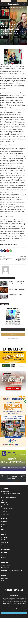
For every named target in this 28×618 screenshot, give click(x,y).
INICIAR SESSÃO (13, 334)
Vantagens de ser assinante (9, 494)
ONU (12, 244)
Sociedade (4, 521)
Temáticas (4, 537)
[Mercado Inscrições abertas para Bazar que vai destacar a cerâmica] (4, 290)
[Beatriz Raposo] (2, 37)
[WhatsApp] (10, 250)
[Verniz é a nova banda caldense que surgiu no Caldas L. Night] (4, 283)
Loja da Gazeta (5, 500)
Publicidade (4, 502)
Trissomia (15, 244)
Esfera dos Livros (7, 244)
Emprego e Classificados (8, 508)
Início (2, 7)
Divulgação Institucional (8, 510)
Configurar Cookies (14, 615)
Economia (3, 526)
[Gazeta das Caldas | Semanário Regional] (13, 4)
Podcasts (3, 557)
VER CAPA (13, 329)
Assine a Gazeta (5, 491)
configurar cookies (14, 608)
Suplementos (4, 542)
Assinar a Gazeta (5, 565)
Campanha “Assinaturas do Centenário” (11, 493)
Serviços (3, 506)
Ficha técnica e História (7, 573)
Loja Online (4, 552)
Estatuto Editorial (5, 567)
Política (3, 524)
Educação (3, 532)
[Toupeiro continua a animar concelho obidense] (4, 296)
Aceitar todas (14, 613)
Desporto (3, 534)
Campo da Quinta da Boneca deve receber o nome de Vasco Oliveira (20, 259)
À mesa (3, 545)
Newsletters (4, 555)
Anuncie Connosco (7, 504)
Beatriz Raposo (6, 37)
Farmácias (5, 511)
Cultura (5, 7)
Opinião (3, 540)
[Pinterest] (7, 250)
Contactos (4, 581)
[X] (4, 250)
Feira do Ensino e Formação (8, 497)
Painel (9, 20)
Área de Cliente (5, 514)
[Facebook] (1, 250)
